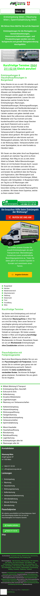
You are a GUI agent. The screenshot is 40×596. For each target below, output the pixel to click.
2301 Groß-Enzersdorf (18, 562)
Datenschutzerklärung (7, 592)
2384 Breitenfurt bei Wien (17, 564)
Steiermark (16, 557)
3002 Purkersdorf (27, 566)
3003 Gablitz (35, 566)
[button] (20, 11)
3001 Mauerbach (17, 566)
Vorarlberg (25, 557)
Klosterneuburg (34, 567)
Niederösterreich (26, 555)
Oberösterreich (34, 555)
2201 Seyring (8, 562)
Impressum (25, 590)
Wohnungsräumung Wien (30, 577)
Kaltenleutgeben (25, 567)
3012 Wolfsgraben (6, 567)
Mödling (10, 569)
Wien (29, 557)
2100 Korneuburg (25, 560)
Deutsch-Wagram (16, 567)
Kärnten (19, 555)
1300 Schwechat (16, 560)
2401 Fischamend (29, 564)
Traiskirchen (23, 569)
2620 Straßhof (8, 566)
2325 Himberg (28, 562)
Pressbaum (16, 569)
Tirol (21, 557)
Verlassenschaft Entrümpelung (8, 579)
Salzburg (11, 557)
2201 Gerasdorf (34, 560)
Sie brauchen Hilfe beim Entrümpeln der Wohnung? (20, 210)
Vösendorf (29, 569)
